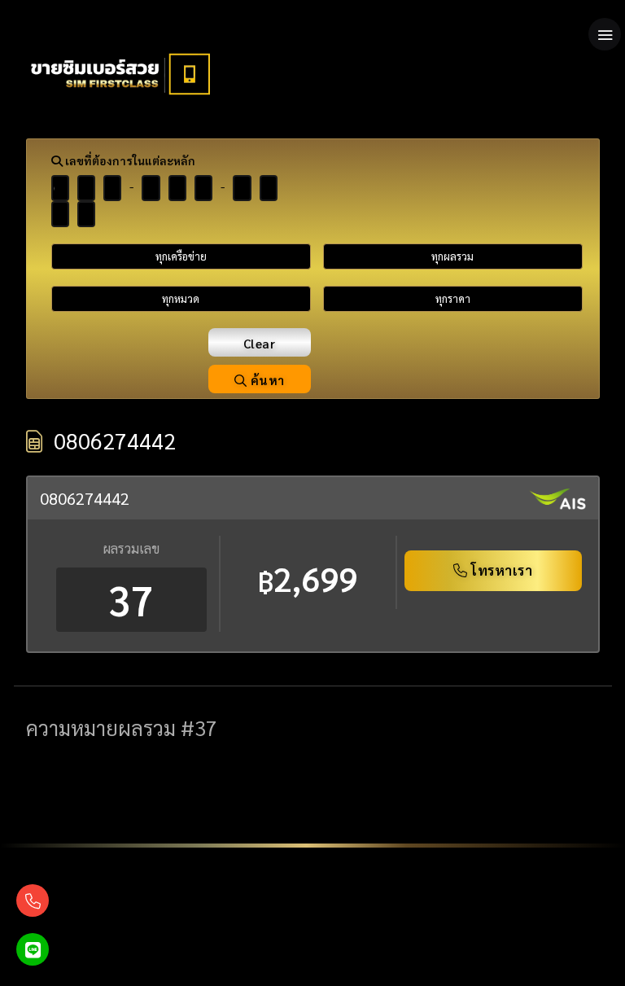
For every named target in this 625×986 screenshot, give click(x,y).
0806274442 (84, 498)
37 (131, 599)
